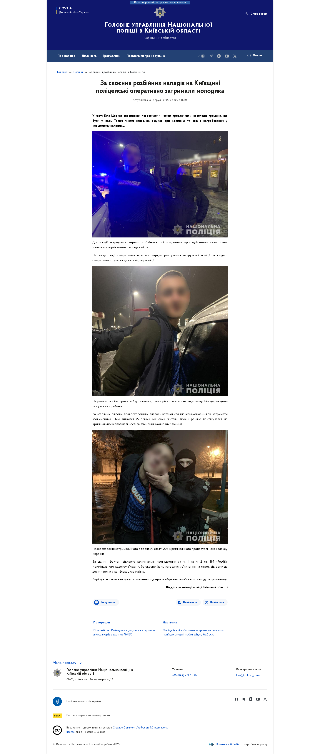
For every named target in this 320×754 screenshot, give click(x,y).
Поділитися (190, 602)
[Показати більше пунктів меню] (198, 56)
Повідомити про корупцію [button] (146, 56)
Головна (62, 72)
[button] (68, 663)
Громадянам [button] (111, 56)
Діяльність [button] (89, 56)
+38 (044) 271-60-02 (184, 675)
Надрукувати (107, 602)
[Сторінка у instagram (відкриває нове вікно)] (219, 56)
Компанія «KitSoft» (227, 744)
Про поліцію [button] (66, 56)
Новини (78, 72)
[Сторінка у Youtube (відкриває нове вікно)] (227, 56)
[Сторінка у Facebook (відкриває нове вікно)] (203, 56)
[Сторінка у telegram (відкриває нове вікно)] (211, 56)
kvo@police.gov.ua (248, 675)
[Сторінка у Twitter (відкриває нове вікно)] (235, 56)
